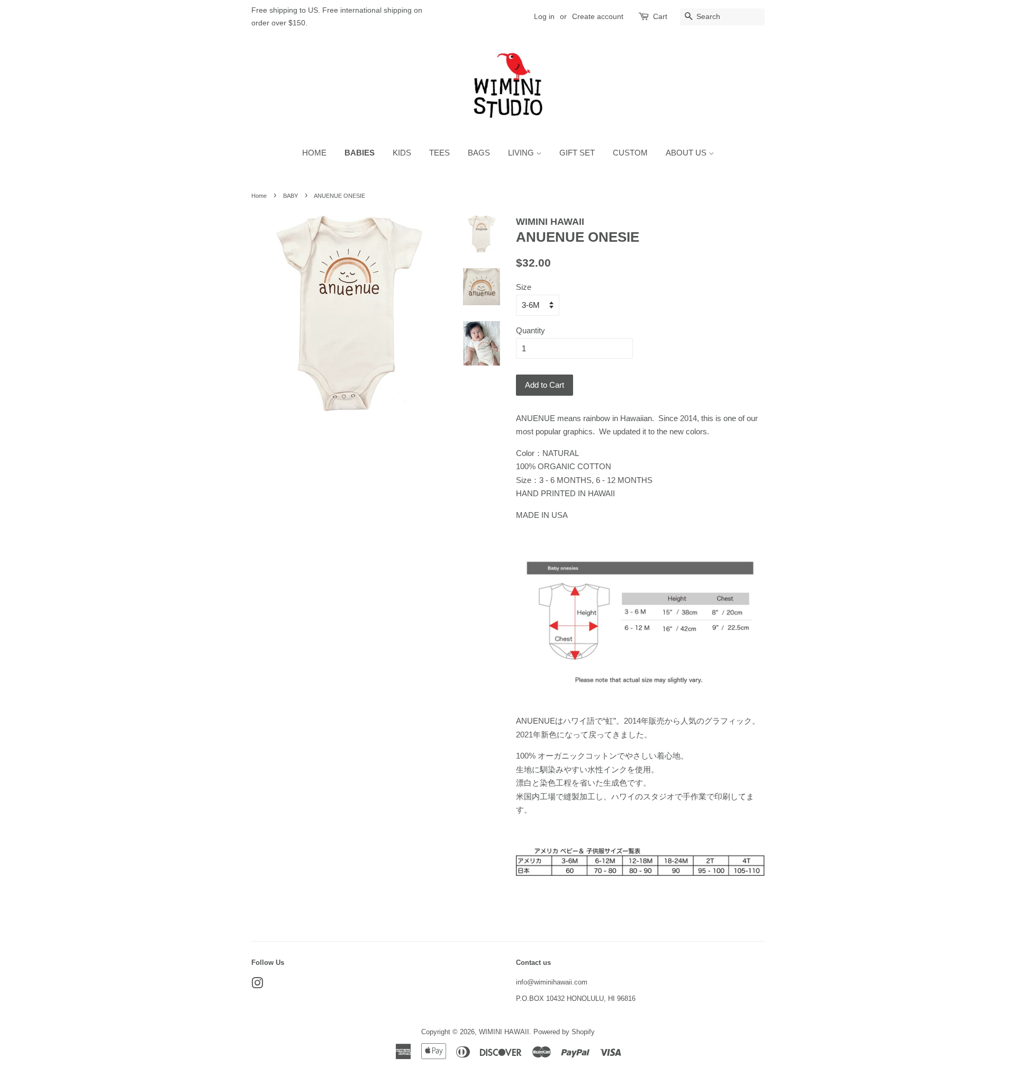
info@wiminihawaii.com (551, 982)
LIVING (522, 152)
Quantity (530, 330)
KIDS (402, 152)
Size (523, 286)
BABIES (359, 152)
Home (259, 196)
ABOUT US (687, 152)
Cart (660, 16)
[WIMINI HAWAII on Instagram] (257, 985)
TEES (439, 152)
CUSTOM (630, 152)
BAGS (479, 152)
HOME (314, 152)
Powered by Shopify (564, 1032)
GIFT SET (577, 152)
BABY (290, 196)
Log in (544, 16)
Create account (597, 16)
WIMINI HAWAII (504, 1032)
